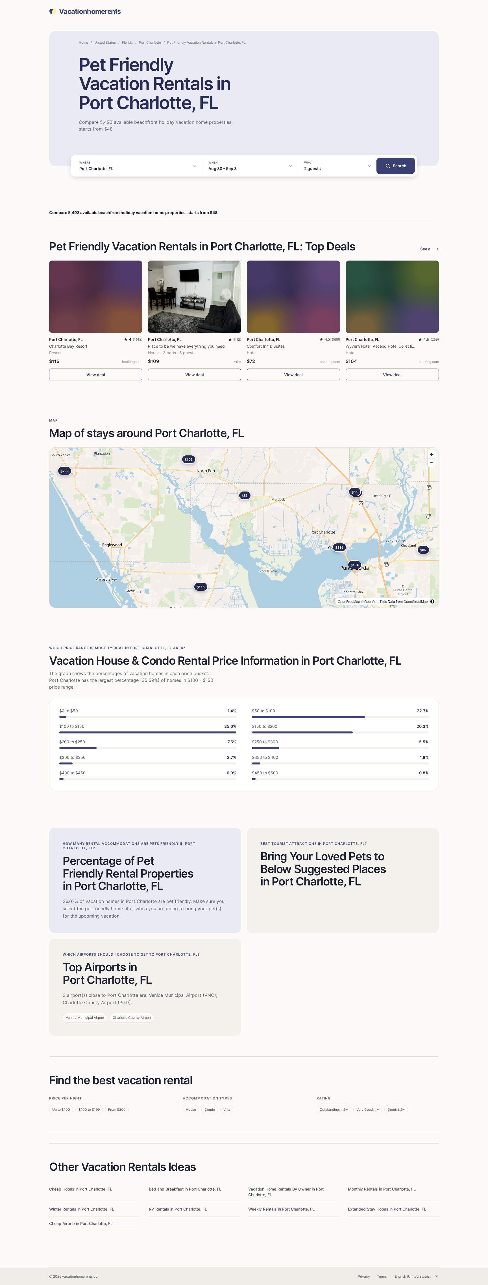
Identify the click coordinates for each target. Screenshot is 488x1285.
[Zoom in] (432, 454)
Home (83, 42)
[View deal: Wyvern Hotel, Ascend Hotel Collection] (392, 297)
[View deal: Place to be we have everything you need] (194, 297)
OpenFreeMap (349, 601)
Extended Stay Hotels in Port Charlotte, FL (387, 1209)
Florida (127, 42)
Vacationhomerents (90, 11)
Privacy (364, 1276)
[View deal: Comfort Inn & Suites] (293, 297)
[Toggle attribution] (432, 601)
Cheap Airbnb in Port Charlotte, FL (81, 1223)
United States (105, 42)
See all (429, 248)
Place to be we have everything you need (186, 346)
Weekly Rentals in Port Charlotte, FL (281, 1209)
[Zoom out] (432, 463)
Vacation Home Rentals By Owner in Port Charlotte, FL (286, 1192)
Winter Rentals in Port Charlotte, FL (81, 1209)
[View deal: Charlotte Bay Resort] (95, 297)
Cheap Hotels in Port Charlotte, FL (80, 1189)
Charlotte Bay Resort (68, 346)
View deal (95, 374)
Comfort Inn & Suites (266, 346)
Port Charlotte (150, 42)
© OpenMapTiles (374, 601)
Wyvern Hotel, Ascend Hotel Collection (381, 346)
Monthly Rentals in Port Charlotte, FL (382, 1189)
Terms (382, 1276)
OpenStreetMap (416, 601)
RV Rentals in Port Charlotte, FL (178, 1209)
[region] (244, 528)
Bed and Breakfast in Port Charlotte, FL (185, 1189)
